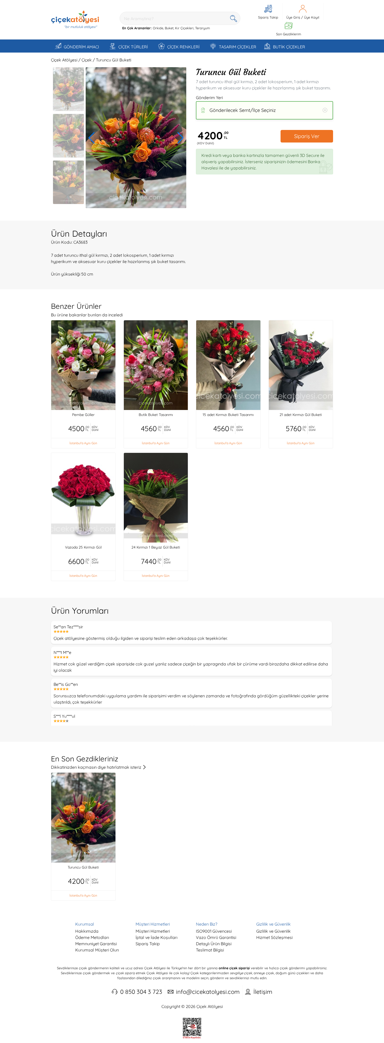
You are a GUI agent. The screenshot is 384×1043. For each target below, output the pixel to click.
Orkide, (158, 28)
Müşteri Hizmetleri (153, 931)
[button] (91, 138)
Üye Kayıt (311, 17)
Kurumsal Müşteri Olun (97, 950)
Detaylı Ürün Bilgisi (213, 943)
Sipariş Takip (148, 943)
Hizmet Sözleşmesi (274, 937)
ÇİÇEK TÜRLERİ (133, 46)
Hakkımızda (86, 931)
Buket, (169, 28)
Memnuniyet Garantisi (96, 943)
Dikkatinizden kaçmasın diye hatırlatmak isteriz (96, 767)
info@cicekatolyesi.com (208, 991)
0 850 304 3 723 (141, 991)
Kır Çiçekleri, (184, 28)
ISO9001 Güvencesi (214, 931)
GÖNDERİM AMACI (81, 46)
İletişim (262, 991)
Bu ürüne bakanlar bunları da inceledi (87, 314)
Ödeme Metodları (92, 937)
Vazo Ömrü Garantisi (216, 937)
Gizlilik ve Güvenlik (273, 931)
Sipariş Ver (306, 136)
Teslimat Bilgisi (210, 950)
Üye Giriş (293, 17)
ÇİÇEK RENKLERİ (183, 46)
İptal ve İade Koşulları (156, 937)
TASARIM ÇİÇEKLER (237, 46)
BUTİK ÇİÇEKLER (289, 46)
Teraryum (202, 28)
